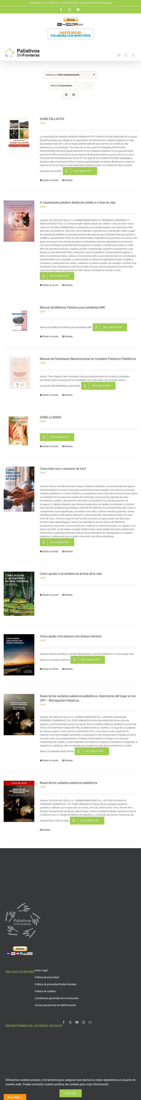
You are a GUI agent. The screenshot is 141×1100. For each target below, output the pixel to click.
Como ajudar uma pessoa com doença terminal (70, 636)
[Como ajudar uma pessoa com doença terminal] (19, 654)
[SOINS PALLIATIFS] (19, 132)
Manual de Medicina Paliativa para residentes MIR (72, 307)
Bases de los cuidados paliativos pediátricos (68, 783)
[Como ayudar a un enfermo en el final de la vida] (19, 594)
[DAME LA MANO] (19, 431)
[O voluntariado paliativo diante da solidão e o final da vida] (19, 221)
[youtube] (76, 1022)
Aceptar (70, 1093)
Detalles (69, 180)
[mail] (90, 1022)
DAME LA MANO (50, 417)
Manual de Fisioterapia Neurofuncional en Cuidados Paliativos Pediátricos (88, 359)
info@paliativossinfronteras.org (96, 3)
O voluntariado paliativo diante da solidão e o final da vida (77, 202)
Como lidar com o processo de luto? (63, 468)
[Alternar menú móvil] (133, 55)
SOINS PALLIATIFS (52, 119)
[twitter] (70, 1022)
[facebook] (63, 1022)
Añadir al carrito (50, 180)
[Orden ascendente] (93, 75)
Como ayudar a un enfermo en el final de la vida (71, 573)
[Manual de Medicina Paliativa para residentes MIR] (19, 320)
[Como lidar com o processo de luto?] (19, 489)
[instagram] (83, 1022)
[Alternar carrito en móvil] (119, 55)
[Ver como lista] (73, 94)
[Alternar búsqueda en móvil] (126, 55)
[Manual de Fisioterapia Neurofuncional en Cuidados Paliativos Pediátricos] (19, 373)
